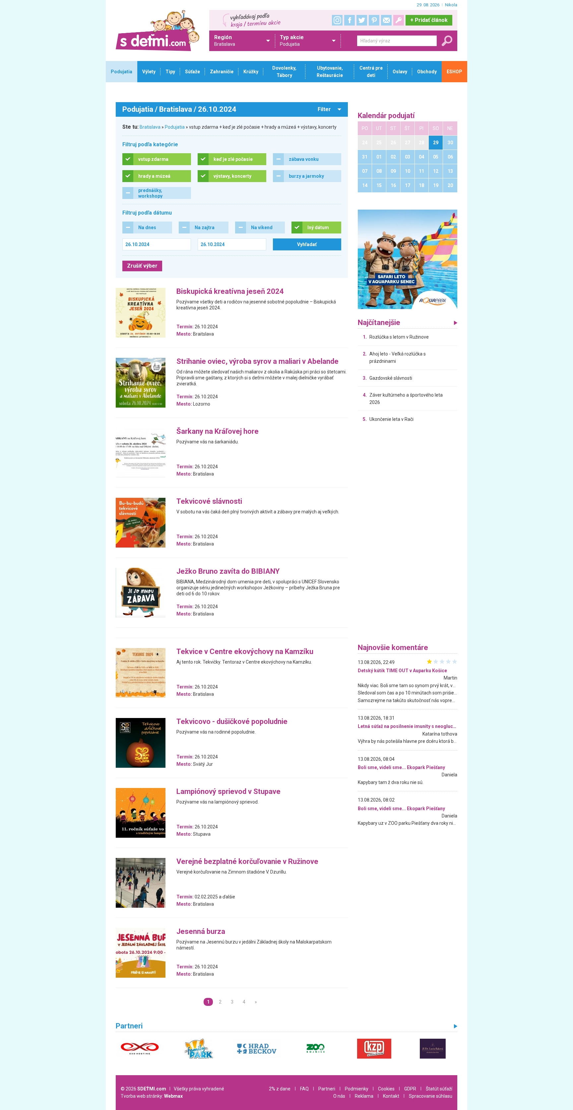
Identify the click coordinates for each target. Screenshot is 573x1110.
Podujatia (175, 127)
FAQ (304, 1088)
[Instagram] (337, 20)
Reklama (364, 1096)
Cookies (386, 1088)
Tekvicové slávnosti (209, 501)
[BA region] (407, 259)
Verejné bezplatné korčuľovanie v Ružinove (247, 862)
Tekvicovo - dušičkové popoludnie (231, 722)
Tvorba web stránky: (152, 1096)
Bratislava (150, 127)
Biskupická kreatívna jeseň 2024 (230, 291)
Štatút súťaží (439, 1088)
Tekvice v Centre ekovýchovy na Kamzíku (244, 652)
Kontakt (391, 1096)
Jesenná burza (200, 932)
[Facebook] (349, 20)
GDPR (410, 1088)
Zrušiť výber (142, 266)
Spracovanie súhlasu (430, 1096)
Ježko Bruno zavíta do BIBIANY (228, 571)
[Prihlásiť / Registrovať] (398, 20)
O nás (339, 1096)
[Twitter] (361, 20)
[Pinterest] (374, 20)
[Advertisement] (407, 534)
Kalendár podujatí (386, 116)
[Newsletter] (386, 20)
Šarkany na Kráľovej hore (217, 431)
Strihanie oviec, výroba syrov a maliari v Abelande (257, 361)
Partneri (326, 1088)
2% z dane (279, 1088)
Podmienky (356, 1088)
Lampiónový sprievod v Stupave (228, 792)
